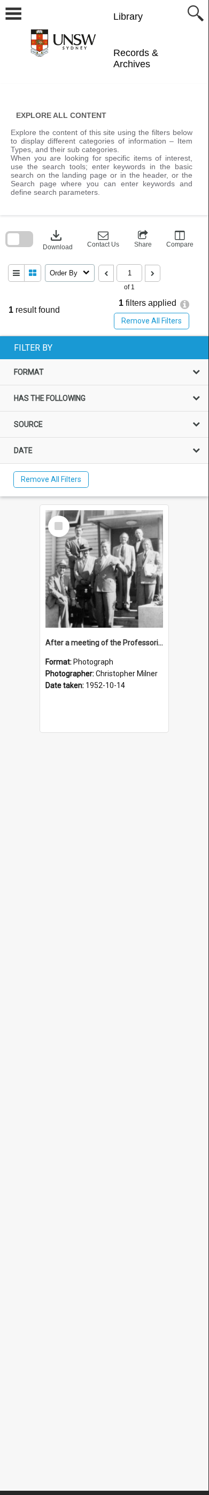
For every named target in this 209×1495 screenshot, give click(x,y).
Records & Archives (135, 58)
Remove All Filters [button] (151, 321)
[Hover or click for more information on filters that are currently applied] (184, 304)
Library (128, 16)
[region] (104, 416)
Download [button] (58, 239)
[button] (103, 239)
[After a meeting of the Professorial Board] (104, 569)
